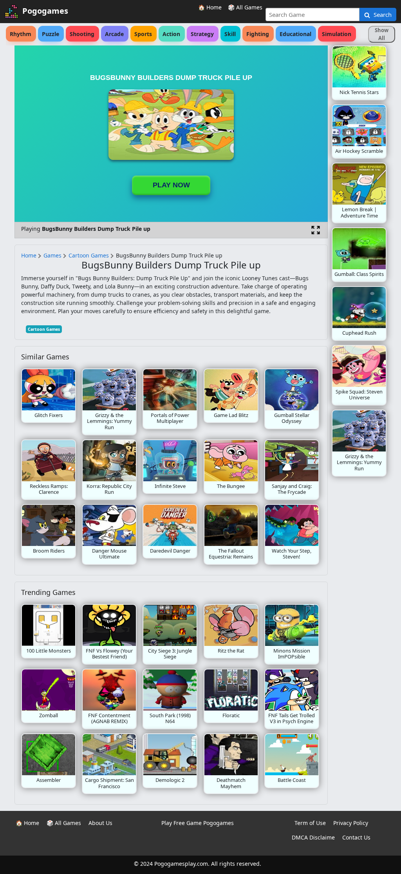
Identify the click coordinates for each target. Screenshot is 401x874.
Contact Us (356, 837)
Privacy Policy (350, 823)
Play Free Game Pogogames (197, 823)
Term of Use (310, 823)
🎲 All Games (245, 7)
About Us (100, 823)
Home (28, 255)
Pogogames (45, 10)
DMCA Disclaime (313, 837)
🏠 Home (210, 7)
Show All (381, 34)
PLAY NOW (171, 185)
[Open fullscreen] (315, 230)
